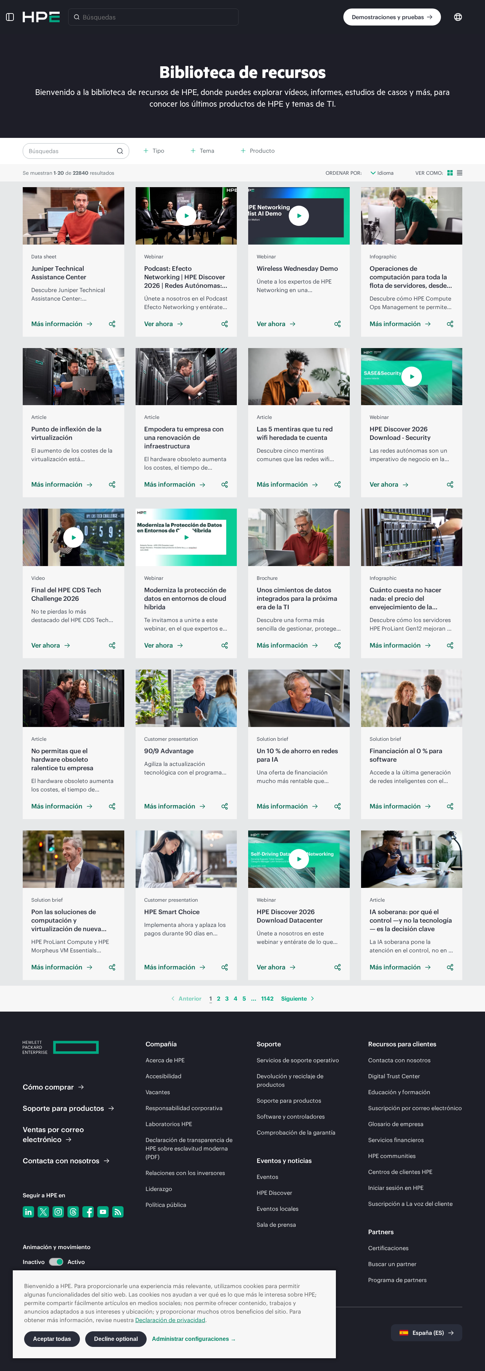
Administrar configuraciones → (194, 1339)
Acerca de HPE (165, 1060)
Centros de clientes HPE (400, 1171)
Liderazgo (159, 1188)
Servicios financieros (396, 1139)
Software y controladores (291, 1116)
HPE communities (392, 1155)
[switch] (52, 1262)
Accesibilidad (163, 1076)
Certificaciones (388, 1248)
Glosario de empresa (396, 1123)
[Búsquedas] (76, 17)
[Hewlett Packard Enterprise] (41, 17)
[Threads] (73, 1212)
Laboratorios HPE (169, 1123)
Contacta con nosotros (399, 1060)
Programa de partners (397, 1279)
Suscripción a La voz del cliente (410, 1203)
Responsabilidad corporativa (184, 1108)
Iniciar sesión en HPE (396, 1187)
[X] (43, 1212)
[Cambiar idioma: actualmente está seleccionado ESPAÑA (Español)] (458, 16)
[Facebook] (88, 1212)
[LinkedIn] (28, 1212)
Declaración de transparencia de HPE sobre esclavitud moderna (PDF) (189, 1148)
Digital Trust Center (394, 1076)
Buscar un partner (392, 1264)
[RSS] (118, 1212)
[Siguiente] (312, 998)
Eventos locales (278, 1208)
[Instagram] (58, 1212)
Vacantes (158, 1092)
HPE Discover (274, 1192)
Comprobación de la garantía (296, 1132)
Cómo (48, 1086)
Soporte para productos (289, 1100)
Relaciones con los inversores (185, 1172)
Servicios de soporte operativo (298, 1060)
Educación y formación (399, 1092)
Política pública (166, 1204)
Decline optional (116, 1339)
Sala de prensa (276, 1224)
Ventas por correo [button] (53, 1134)
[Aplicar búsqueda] (120, 151)
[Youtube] (103, 1212)
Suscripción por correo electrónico (415, 1108)
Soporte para (63, 1108)
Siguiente (294, 998)
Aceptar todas (52, 1339)
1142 (267, 998)
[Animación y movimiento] (56, 1262)
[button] (9, 17)
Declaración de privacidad (170, 1320)
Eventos (267, 1176)
